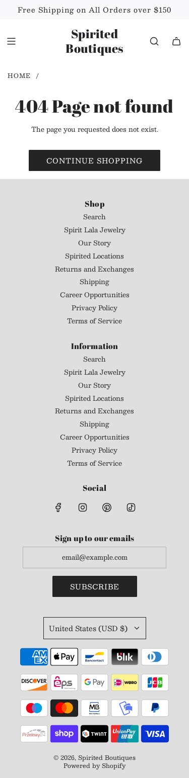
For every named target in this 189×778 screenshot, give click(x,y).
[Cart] (176, 41)
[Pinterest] (107, 507)
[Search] (154, 41)
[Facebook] (58, 507)
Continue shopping (94, 160)
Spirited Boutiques (94, 41)
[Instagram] (83, 507)
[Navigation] (11, 41)
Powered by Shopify (94, 765)
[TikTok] (131, 507)
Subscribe (94, 586)
